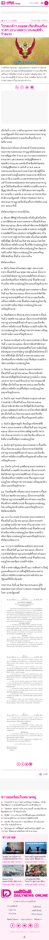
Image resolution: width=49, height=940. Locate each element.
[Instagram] (36, 925)
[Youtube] (24, 925)
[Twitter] (26, 764)
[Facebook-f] (12, 925)
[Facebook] (22, 764)
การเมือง (13, 21)
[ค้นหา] (46, 3)
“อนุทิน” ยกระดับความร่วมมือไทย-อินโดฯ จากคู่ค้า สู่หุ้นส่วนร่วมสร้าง (12, 859)
